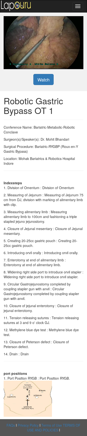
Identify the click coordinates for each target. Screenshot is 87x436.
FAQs (11, 425)
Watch (43, 79)
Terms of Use (51, 425)
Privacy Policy (28, 425)
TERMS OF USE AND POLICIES (53, 427)
